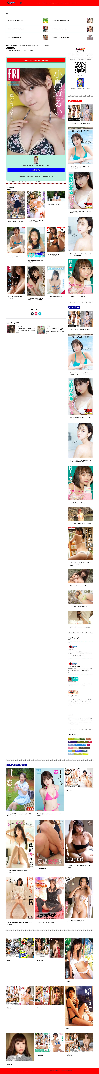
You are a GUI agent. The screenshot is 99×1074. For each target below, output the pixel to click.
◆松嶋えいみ (40, 964)
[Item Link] (45, 20)
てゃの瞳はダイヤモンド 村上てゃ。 (78, 296)
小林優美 (68, 986)
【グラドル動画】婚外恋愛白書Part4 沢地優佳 (80, 123)
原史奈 (67, 1033)
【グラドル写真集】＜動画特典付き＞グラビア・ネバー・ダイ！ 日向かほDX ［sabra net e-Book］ (80, 564)
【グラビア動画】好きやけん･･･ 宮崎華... (60, 28)
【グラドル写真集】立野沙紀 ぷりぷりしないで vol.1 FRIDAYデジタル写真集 (25, 330)
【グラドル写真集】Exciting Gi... (14, 37)
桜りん (38, 1012)
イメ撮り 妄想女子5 (41, 875)
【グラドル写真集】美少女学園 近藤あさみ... (16, 28)
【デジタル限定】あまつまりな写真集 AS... (60, 37)
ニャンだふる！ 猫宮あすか (54, 204)
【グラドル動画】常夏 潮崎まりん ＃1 (75, 927)
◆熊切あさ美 (69, 1059)
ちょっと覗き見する (36, 170)
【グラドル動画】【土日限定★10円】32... (15, 20)
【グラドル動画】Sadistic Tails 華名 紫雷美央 (80, 523)
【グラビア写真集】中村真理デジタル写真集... (61, 20)
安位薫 (8, 965)
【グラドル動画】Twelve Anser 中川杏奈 (79, 585)
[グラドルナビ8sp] (11, 3)
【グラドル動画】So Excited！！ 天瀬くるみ (80, 627)
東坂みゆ (9, 1012)
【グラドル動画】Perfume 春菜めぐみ (78, 606)
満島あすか (68, 796)
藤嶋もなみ (9, 1068)
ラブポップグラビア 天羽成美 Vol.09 (45, 928)
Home (7, 45)
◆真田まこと (40, 1059)
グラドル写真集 (13, 45)
